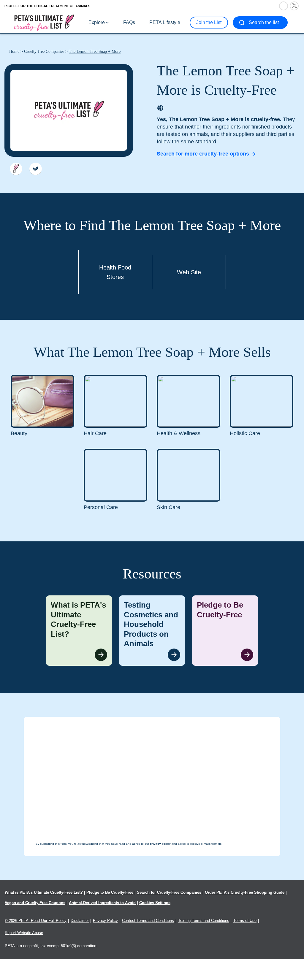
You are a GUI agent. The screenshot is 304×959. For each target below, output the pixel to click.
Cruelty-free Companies (44, 51)
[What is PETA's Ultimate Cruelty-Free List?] (79, 630)
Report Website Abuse (24, 933)
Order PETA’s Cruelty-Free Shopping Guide (244, 892)
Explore (96, 22)
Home (14, 51)
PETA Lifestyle (164, 22)
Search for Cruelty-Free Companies (169, 892)
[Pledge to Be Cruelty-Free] (225, 630)
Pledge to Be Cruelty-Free (109, 892)
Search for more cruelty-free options (203, 154)
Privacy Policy (105, 920)
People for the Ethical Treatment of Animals (47, 6)
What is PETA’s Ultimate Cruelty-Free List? (44, 892)
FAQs (129, 22)
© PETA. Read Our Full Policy (35, 920)
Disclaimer (80, 920)
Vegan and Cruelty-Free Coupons (35, 903)
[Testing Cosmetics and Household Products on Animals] (152, 630)
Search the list (264, 22)
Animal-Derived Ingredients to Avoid (102, 903)
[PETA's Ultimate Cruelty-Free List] (44, 22)
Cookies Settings (154, 903)
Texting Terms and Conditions (203, 920)
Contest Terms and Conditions (148, 920)
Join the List (208, 22)
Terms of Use (244, 920)
